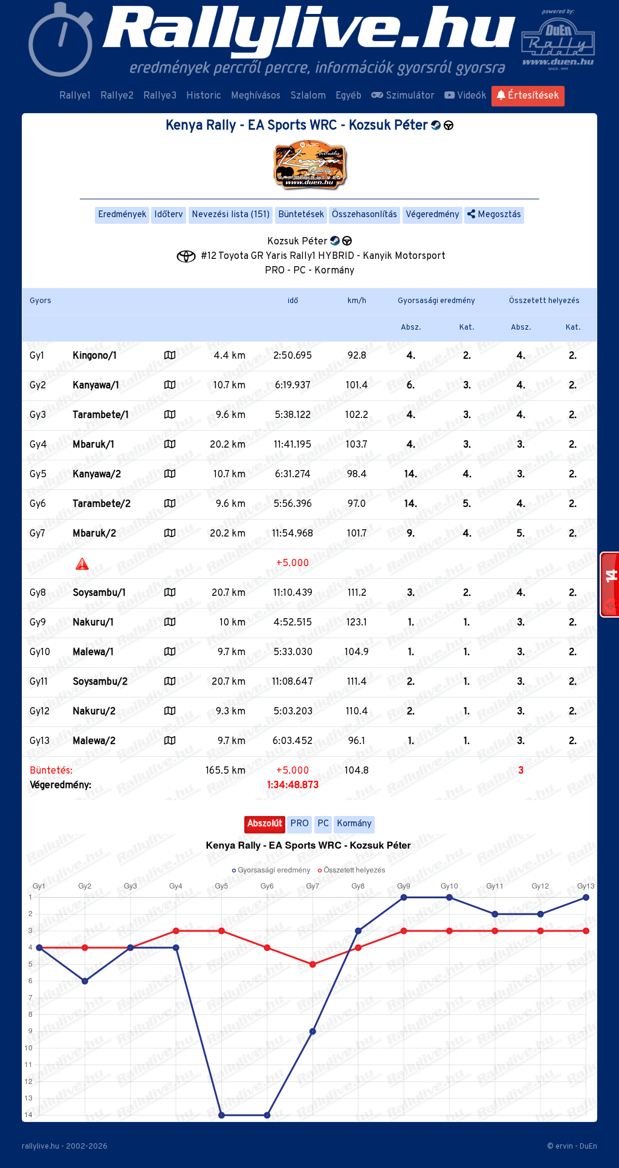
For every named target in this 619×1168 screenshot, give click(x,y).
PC (323, 824)
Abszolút (264, 824)
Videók (471, 96)
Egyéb (348, 96)
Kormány (354, 824)
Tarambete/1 (101, 415)
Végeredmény (432, 215)
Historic (203, 96)
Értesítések (532, 96)
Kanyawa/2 (97, 475)
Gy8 (38, 593)
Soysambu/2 (100, 682)
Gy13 (40, 742)
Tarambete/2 (102, 504)
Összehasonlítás (364, 215)
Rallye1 (75, 96)
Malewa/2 (94, 742)
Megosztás (498, 215)
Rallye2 (117, 96)
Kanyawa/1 (96, 386)
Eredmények (122, 215)
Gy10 (40, 653)
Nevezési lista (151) (231, 215)
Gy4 (38, 445)
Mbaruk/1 (93, 445)
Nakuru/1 (93, 623)
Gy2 (38, 386)
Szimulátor (409, 96)
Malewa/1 (93, 653)
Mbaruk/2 (94, 534)
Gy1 (37, 356)
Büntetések (301, 215)
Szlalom (308, 96)
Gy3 (38, 415)
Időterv (168, 215)
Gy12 (40, 712)
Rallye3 (160, 96)
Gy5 (38, 475)
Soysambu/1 (99, 593)
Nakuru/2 (94, 712)
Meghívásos (255, 96)
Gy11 (39, 682)
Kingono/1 (95, 356)
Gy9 (38, 623)
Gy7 (37, 534)
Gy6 (38, 504)
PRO (299, 824)
